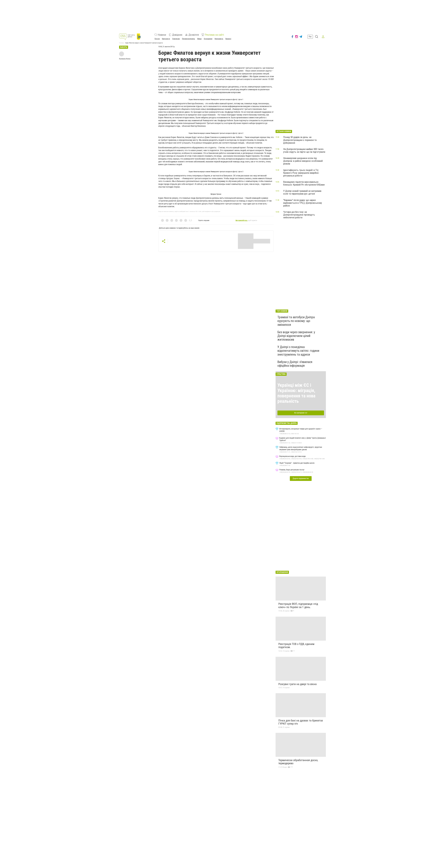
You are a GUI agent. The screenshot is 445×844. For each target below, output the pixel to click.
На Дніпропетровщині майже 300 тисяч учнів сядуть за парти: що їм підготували (304, 150)
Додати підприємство (301, 478)
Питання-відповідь (188, 39)
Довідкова (176, 39)
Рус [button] (310, 36)
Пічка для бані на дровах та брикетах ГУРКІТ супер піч (300, 722)
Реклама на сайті (214, 35)
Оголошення (208, 39)
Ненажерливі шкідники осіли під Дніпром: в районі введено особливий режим (303, 161)
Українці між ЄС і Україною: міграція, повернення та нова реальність (296, 393)
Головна (121, 43)
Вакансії (228, 39)
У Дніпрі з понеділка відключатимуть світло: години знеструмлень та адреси (298, 350)
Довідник (177, 35)
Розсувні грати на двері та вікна (297, 684)
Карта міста (166, 39)
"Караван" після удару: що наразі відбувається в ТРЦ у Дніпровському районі (302, 203)
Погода (157, 39)
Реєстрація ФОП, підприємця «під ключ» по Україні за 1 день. (298, 605)
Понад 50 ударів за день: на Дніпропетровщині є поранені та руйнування (299, 140)
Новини (162, 35)
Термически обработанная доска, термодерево (298, 762)
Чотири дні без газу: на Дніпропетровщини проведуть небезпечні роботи (299, 215)
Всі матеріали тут (300, 413)
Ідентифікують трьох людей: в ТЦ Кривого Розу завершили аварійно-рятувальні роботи (301, 173)
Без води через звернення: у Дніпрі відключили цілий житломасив (296, 335)
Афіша (199, 39)
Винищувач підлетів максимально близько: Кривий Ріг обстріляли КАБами (304, 183)
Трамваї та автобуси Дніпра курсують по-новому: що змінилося (296, 320)
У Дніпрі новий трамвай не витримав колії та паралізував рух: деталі (302, 192)
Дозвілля (193, 35)
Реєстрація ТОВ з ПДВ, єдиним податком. (296, 645)
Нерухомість (219, 39)
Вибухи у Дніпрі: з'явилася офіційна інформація (294, 364)
